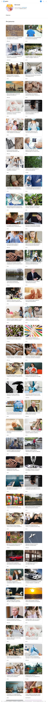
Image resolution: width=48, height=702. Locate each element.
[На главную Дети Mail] (6, 1)
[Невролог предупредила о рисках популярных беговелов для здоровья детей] (33, 258)
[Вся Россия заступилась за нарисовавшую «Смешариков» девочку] (33, 334)
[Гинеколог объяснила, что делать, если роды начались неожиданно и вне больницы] (33, 352)
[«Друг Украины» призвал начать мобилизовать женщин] (33, 409)
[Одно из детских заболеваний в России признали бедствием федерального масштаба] (33, 240)
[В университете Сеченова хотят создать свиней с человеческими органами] (14, 352)
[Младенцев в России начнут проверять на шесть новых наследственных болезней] (33, 634)
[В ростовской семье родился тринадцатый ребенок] (33, 296)
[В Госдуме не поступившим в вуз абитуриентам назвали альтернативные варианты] (14, 484)
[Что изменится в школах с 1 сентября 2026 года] (33, 559)
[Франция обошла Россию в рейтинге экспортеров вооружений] (33, 540)
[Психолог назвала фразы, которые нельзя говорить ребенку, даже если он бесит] (14, 315)
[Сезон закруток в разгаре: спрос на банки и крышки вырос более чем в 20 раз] (33, 690)
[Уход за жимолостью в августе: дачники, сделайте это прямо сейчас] (33, 202)
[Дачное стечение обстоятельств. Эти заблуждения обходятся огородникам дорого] (14, 540)
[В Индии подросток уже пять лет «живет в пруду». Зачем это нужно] (33, 52)
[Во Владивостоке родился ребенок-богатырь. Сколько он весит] (33, 90)
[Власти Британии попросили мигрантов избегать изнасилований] (14, 90)
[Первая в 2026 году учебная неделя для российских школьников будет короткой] (14, 671)
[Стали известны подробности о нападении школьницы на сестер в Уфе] (33, 484)
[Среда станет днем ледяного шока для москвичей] (33, 165)
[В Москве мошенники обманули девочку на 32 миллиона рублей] (33, 221)
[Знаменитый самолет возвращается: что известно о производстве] (33, 671)
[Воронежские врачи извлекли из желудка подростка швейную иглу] (14, 202)
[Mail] (4, 1)
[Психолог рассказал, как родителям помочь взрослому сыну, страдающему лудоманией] (14, 502)
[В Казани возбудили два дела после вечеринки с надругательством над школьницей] (33, 108)
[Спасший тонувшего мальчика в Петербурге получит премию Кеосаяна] (33, 465)
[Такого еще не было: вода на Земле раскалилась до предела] (33, 596)
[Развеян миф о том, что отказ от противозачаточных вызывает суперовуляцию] (33, 615)
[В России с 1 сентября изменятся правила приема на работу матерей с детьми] (33, 427)
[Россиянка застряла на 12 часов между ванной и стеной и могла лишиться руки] (33, 390)
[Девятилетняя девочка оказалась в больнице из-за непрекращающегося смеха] (33, 71)
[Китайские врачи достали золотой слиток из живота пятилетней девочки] (33, 127)
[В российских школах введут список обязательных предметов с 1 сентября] (14, 521)
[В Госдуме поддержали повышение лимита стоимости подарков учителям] (14, 577)
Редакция (19, 701)
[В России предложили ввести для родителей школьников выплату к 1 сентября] (14, 409)
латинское (24, 7)
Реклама (9, 701)
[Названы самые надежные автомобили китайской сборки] (14, 559)
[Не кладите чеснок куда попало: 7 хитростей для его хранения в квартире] (14, 334)
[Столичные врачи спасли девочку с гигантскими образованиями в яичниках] (33, 183)
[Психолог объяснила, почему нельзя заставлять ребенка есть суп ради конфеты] (14, 296)
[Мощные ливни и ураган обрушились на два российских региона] (33, 446)
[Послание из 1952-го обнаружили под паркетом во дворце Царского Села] (14, 33)
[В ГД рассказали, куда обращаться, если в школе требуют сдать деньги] (14, 465)
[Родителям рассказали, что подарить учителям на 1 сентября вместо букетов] (33, 371)
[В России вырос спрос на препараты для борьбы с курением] (14, 240)
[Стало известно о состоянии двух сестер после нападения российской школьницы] (33, 33)
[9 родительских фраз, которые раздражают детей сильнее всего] (14, 258)
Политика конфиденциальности (38, 701)
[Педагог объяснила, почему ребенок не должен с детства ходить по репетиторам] (33, 315)
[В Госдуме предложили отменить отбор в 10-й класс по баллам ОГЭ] (14, 371)
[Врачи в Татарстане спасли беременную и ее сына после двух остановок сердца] (33, 146)
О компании (6, 701)
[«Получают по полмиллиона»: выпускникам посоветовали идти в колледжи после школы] (14, 690)
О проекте (14, 701)
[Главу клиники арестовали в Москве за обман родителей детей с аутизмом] (14, 596)
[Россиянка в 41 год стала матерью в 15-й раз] (14, 427)
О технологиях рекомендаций (27, 701)
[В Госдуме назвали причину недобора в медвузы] (14, 165)
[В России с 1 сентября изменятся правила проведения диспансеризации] (14, 52)
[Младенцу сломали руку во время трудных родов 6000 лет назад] (14, 652)
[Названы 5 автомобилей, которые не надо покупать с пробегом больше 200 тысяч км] (33, 577)
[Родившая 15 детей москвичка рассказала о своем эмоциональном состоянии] (14, 108)
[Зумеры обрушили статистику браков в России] (14, 634)
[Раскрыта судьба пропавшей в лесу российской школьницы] (14, 446)
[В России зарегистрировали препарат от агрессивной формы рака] (33, 652)
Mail (2, 701)
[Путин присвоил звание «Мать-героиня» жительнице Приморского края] (33, 277)
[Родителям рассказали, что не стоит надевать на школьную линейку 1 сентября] (14, 127)
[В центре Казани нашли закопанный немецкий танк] (14, 146)
